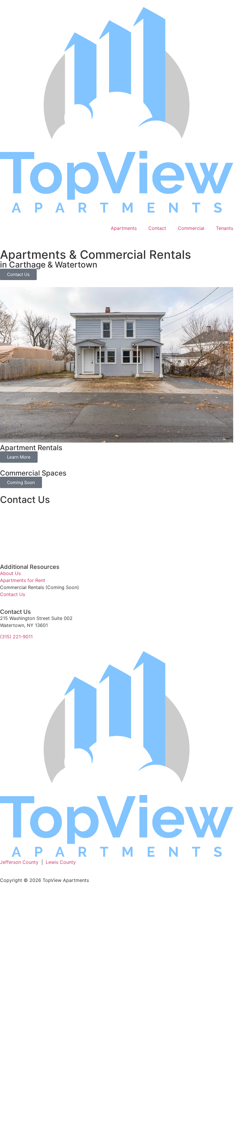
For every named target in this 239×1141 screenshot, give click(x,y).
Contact (157, 228)
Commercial (191, 228)
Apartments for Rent (22, 580)
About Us (10, 573)
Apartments (124, 228)
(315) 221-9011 (16, 636)
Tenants (224, 228)
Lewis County (61, 862)
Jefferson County (19, 862)
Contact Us (12, 594)
